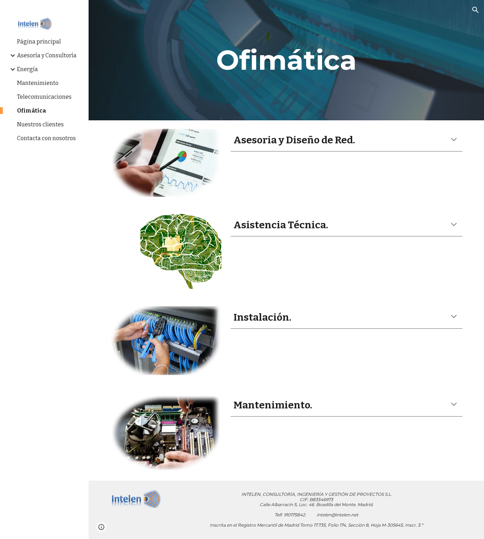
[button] (475, 9)
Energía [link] (27, 69)
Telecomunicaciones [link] (44, 96)
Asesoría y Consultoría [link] (47, 55)
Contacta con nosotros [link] (46, 138)
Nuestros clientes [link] (40, 124)
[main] (286, 60)
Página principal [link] (39, 41)
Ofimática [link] (31, 110)
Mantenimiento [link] (37, 83)
